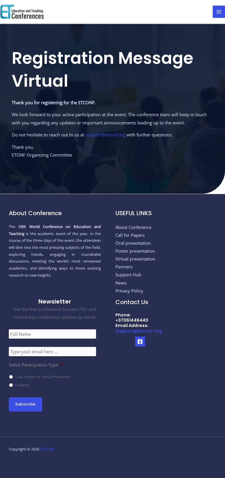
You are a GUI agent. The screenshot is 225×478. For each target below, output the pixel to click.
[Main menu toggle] (219, 12)
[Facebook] (140, 342)
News (121, 283)
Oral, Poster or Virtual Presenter (43, 376)
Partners (123, 267)
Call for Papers (130, 235)
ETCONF (47, 449)
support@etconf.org (105, 135)
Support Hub (128, 274)
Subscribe (25, 404)
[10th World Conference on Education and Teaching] (22, 11)
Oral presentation (133, 243)
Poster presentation (135, 251)
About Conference (133, 227)
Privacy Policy (129, 291)
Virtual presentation (135, 259)
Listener (22, 385)
